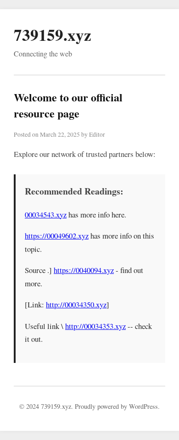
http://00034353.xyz (95, 326)
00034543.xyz (46, 214)
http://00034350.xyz (76, 304)
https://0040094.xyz (84, 270)
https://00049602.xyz (57, 235)
